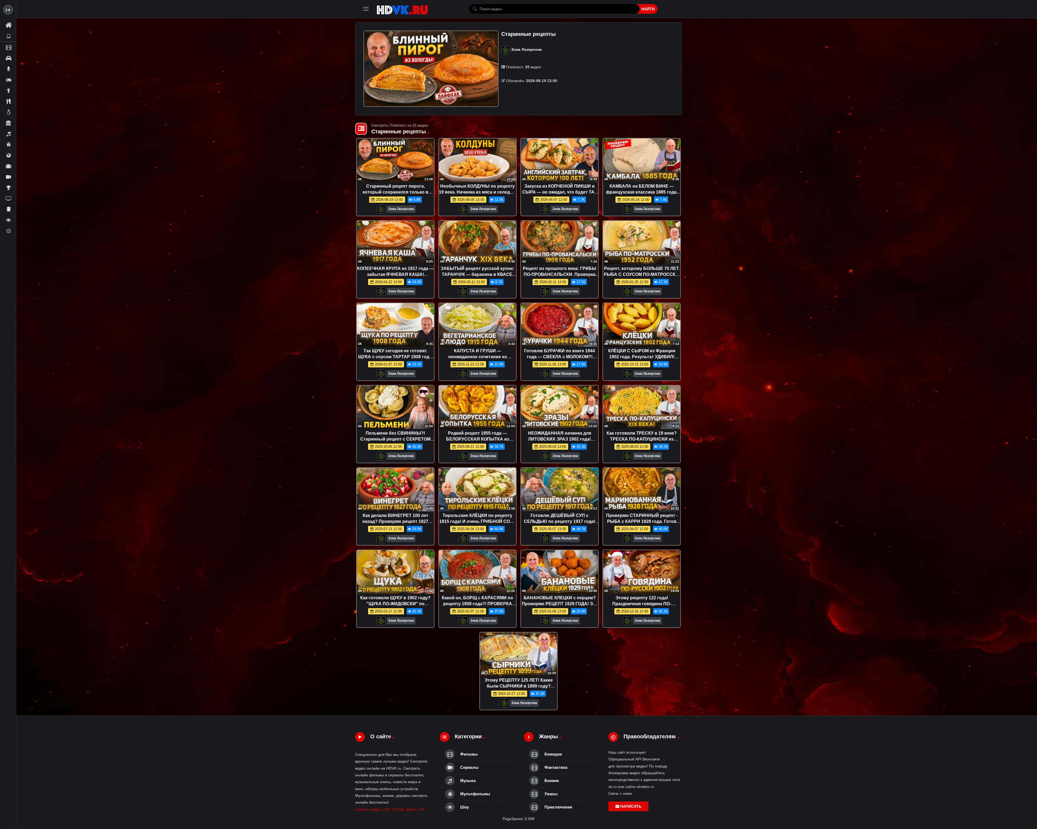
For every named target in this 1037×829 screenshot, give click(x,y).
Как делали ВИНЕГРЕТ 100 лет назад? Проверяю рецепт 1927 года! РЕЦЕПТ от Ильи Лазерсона (395, 521)
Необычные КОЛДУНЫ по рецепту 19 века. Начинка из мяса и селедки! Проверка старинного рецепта (477, 192)
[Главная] (8, 25)
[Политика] (8, 155)
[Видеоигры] (8, 79)
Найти (648, 9)
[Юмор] (8, 230)
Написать (630, 806)
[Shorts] (8, 36)
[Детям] (8, 90)
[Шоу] (8, 220)
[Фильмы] (8, 47)
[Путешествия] (8, 166)
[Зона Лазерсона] (381, 210)
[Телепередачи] (8, 198)
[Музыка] (8, 133)
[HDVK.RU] (402, 9)
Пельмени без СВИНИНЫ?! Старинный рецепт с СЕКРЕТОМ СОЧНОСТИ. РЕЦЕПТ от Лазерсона (395, 439)
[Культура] (8, 122)
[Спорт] (8, 187)
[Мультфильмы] (8, 144)
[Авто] (8, 58)
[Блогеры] (8, 68)
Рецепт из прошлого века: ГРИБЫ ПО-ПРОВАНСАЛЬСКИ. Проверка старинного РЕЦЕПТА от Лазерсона (559, 274)
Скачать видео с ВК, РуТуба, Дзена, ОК (389, 809)
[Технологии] (8, 209)
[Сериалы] (8, 176)
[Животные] (8, 112)
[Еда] (8, 101)
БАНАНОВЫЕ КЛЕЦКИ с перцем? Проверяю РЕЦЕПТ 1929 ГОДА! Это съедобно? (560, 603)
